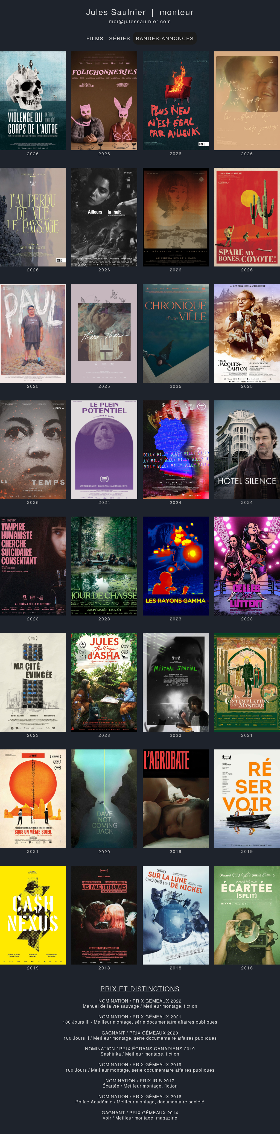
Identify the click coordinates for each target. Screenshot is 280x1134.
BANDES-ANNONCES (165, 38)
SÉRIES (119, 38)
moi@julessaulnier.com (140, 21)
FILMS (95, 38)
